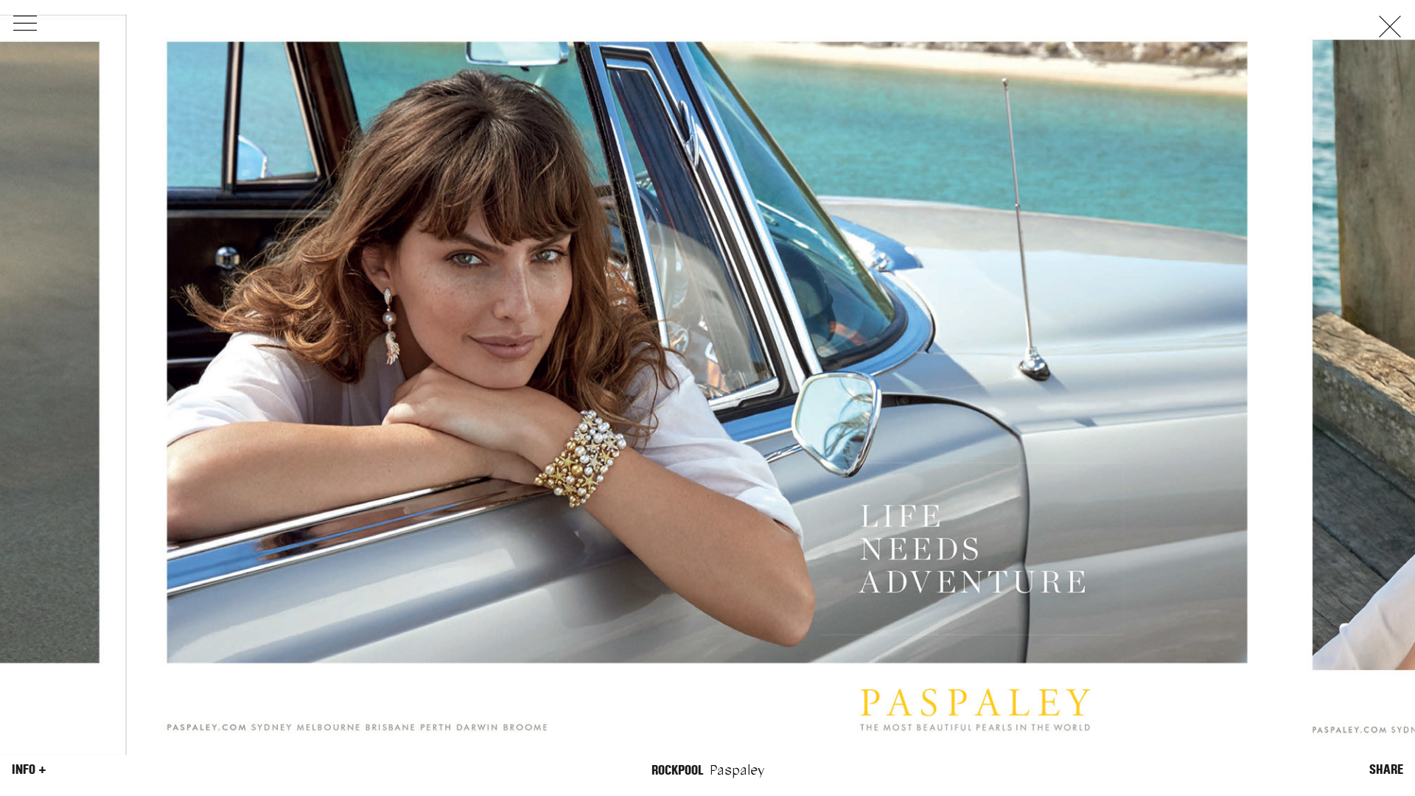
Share (1386, 769)
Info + (29, 769)
